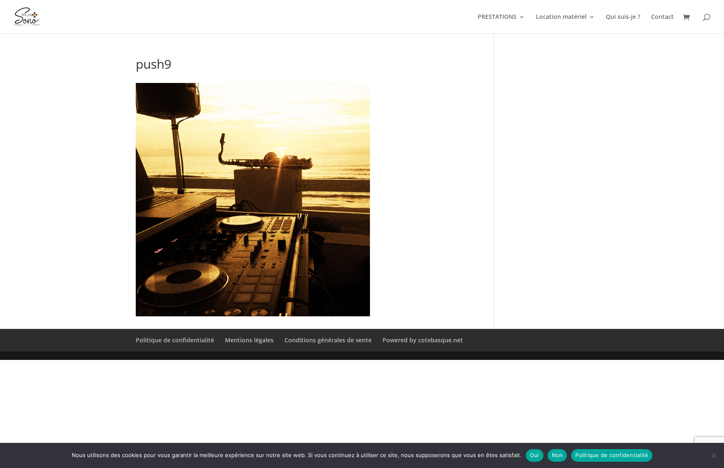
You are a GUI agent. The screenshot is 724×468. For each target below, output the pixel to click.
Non (557, 455)
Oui (534, 455)
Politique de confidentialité (175, 340)
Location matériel (561, 17)
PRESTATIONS (497, 17)
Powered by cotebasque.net (423, 340)
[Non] (713, 455)
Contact (662, 17)
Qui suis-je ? (623, 17)
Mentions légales (249, 340)
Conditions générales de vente (328, 340)
